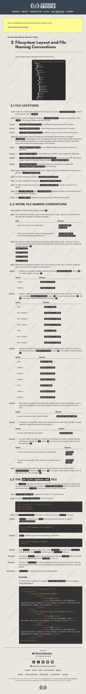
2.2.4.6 (11, 439)
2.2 (11, 204)
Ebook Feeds (43, 674)
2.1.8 (12, 191)
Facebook (38, 662)
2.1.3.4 (11, 164)
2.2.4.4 (11, 403)
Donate (70, 12)
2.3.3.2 (11, 535)
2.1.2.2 (11, 128)
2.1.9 (12, 198)
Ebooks (15, 12)
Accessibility (55, 674)
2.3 (12, 479)
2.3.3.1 (11, 519)
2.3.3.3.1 (11, 556)
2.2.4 (12, 265)
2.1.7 (12, 185)
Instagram (43, 662)
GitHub (20, 674)
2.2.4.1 (11, 271)
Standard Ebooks (43, 6)
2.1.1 (12, 112)
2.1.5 (12, 177)
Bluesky (52, 662)
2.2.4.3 (11, 348)
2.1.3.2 (11, 154)
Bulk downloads (31, 674)
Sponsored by (43, 650)
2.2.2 (12, 214)
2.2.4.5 (11, 422)
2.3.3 (12, 515)
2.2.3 (12, 242)
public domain (46, 678)
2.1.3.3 (11, 158)
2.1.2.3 (11, 132)
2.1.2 (12, 118)
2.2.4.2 (11, 294)
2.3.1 (12, 494)
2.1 (12, 105)
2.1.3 (12, 137)
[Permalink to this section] (17, 577)
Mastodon (47, 662)
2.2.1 (12, 210)
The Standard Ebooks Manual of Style (22, 37)
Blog (46, 12)
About (25, 12)
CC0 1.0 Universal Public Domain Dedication (65, 678)
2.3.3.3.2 (11, 562)
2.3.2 (12, 498)
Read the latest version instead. (18, 27)
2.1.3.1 (12, 147)
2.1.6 (12, 181)
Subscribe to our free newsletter (44, 666)
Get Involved (58, 12)
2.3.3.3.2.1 (10, 571)
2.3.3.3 (11, 550)
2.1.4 (12, 170)
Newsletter (36, 12)
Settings (65, 674)
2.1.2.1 (12, 124)
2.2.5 (12, 468)
